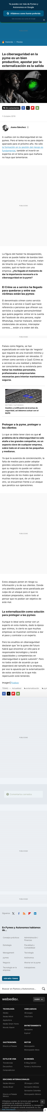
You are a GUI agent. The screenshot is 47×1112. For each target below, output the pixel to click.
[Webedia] (10, 1000)
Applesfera (7, 1020)
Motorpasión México (32, 1094)
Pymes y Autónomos (32, 1066)
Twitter (28, 108)
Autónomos (29, 957)
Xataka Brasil (8, 1087)
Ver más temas (11, 978)
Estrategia (7, 945)
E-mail (37, 108)
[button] (19, 127)
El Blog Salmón (30, 1063)
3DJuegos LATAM (31, 1083)
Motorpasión (29, 1046)
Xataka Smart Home (11, 1024)
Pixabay (15, 682)
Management (8, 953)
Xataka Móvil (8, 1016)
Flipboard (32, 108)
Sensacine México (31, 1087)
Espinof (27, 1033)
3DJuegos (28, 1013)
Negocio (6, 962)
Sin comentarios (12, 108)
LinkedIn (35, 913)
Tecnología (29, 953)
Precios (20, 42)
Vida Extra (28, 1016)
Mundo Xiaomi (8, 1027)
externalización (32, 688)
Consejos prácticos (11, 937)
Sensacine (28, 1029)
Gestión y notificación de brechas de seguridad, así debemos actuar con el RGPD (22, 410)
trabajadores (29, 967)
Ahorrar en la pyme (32, 962)
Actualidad (16, 688)
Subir (37, 999)
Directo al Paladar (10, 1046)
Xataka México (9, 1083)
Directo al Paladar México (10, 1095)
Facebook (23, 108)
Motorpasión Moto (31, 1050)
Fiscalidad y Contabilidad (29, 946)
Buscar (43, 988)
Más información (9, 1109)
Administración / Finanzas (31, 938)
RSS (24, 913)
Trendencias (8, 1063)
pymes (6, 957)
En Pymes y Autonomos (14, 405)
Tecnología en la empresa (10, 968)
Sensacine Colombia (32, 1090)
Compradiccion (9, 1070)
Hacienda (9, 42)
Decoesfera (7, 1066)
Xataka (5, 1013)
